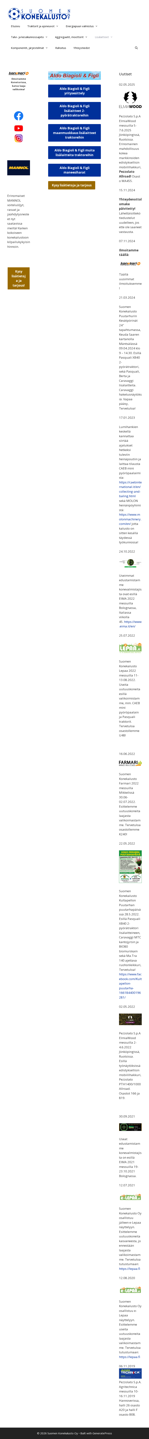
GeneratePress (102, 1433)
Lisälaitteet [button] (102, 37)
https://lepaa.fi (129, 1269)
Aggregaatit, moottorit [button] (69, 37)
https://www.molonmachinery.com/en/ (130, 519)
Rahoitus (60, 48)
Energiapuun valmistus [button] (80, 26)
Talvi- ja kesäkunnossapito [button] (27, 37)
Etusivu (15, 26)
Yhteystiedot (81, 48)
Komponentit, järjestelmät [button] (27, 48)
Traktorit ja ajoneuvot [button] (41, 26)
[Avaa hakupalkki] (136, 47)
